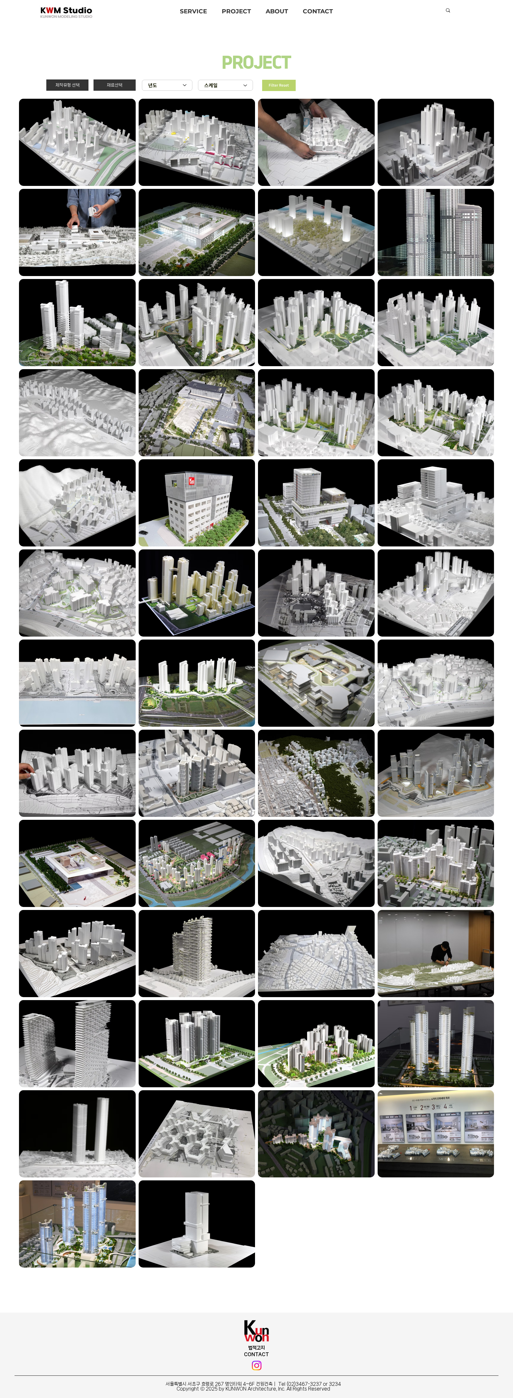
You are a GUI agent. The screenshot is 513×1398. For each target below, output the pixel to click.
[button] (67, 85)
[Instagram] (256, 1365)
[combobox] (167, 85)
